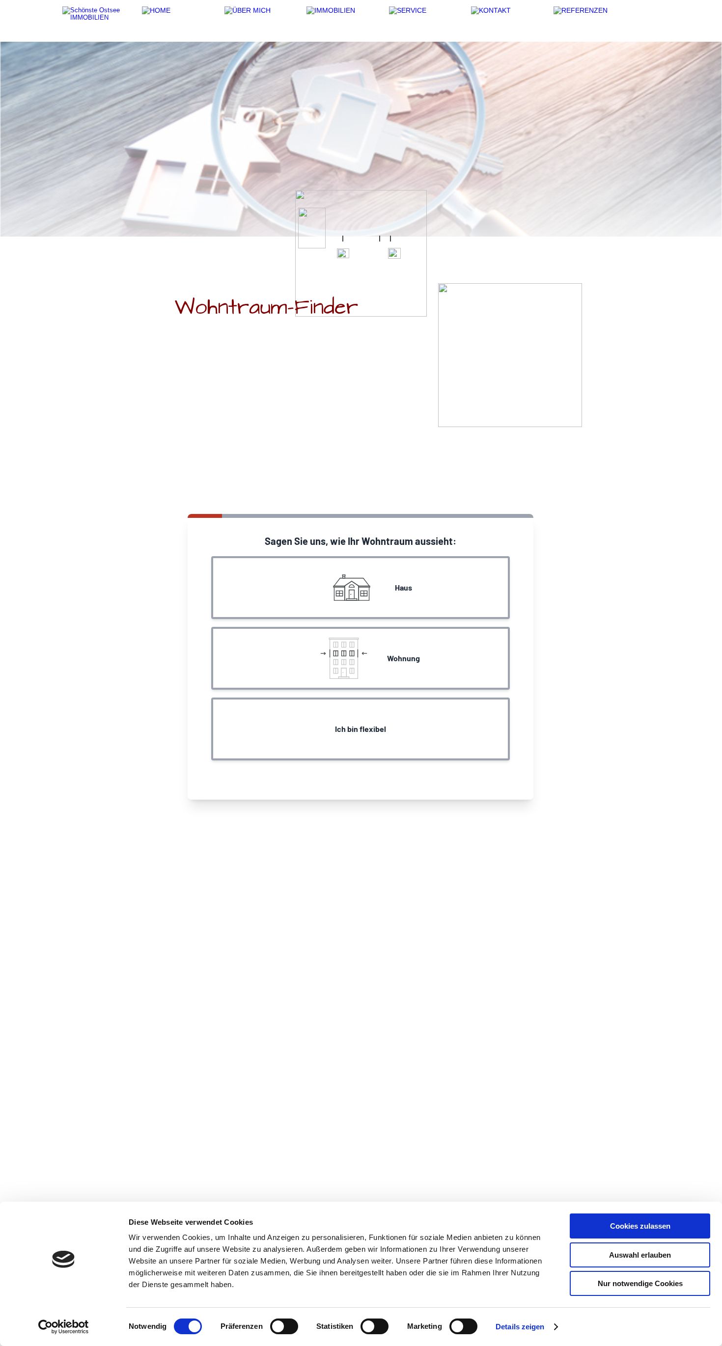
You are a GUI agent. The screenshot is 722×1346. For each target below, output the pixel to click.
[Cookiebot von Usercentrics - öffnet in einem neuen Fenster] (64, 1326)
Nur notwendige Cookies (640, 1283)
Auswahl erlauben (640, 1255)
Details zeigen (520, 1326)
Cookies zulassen (640, 1226)
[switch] (284, 1326)
